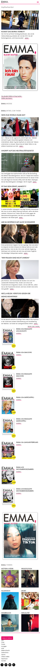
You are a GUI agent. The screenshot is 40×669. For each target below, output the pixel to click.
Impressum (4, 658)
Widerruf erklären (7, 638)
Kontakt (3, 661)
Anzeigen (4, 646)
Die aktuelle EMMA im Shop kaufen (11, 96)
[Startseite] (20, 2)
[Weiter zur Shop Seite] (20, 67)
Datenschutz (4, 652)
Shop (2, 642)
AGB (2, 648)
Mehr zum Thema (33, 326)
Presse (3, 644)
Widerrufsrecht (5, 650)
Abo (2, 640)
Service (3, 654)
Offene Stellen (5, 656)
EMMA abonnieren (6, 98)
